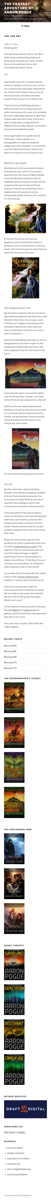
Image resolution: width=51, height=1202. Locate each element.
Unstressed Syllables (17, 1174)
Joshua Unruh (13, 1164)
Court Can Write (15, 1148)
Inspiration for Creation (18, 1158)
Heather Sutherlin (15, 1153)
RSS (6, 1132)
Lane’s (27, 610)
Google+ (22, 1132)
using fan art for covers (26, 546)
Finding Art (11, 47)
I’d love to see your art (28, 577)
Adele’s (15, 610)
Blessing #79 (10, 662)
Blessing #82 (10, 646)
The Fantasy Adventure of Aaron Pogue (19, 8)
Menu (27, 26)
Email (11, 1132)
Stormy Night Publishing (19, 1169)
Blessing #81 (10, 651)
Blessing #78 (10, 668)
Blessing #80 (10, 657)
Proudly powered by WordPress (17, 1195)
